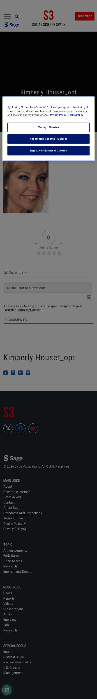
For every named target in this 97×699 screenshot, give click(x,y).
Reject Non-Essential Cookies (48, 150)
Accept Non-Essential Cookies (48, 138)
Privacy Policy (58, 114)
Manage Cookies (48, 127)
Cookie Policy (75, 114)
